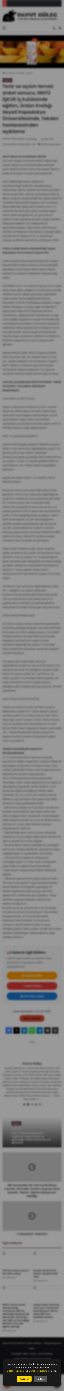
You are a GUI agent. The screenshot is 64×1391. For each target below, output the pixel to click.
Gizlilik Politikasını (16, 1371)
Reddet (40, 1379)
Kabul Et (24, 1379)
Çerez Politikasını (38, 1371)
